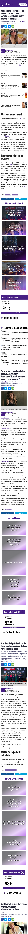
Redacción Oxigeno (9, 50)
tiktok (10, 194)
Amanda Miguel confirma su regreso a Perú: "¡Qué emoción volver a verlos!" (14, 283)
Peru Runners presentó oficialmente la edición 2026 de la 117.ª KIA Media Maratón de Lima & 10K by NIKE (14, 268)
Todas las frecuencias (17, 313)
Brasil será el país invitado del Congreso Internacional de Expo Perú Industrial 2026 (14, 213)
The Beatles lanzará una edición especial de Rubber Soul (14, 597)
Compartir (8, 198)
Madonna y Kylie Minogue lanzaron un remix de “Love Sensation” (14, 228)
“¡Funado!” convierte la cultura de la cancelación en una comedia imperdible (14, 858)
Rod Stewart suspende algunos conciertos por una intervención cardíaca (14, 527)
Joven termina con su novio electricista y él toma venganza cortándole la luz (10, 105)
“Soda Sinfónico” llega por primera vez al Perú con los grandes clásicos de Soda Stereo (14, 542)
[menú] (2, 4)
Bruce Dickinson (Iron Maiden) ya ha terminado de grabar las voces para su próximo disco (14, 583)
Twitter (21, 198)
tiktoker (7, 136)
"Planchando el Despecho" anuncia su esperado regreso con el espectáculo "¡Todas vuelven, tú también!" (14, 248)
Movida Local (3, 73)
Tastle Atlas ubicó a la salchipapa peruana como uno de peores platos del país (10, 96)
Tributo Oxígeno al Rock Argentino (14, 563)
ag (17, 194)
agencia (13, 194)
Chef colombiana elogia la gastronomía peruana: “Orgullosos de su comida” (10, 76)
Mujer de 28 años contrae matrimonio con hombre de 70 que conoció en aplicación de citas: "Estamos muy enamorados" (10, 87)
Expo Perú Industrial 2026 (11, 769)
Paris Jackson (4, 382)
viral (22, 21)
